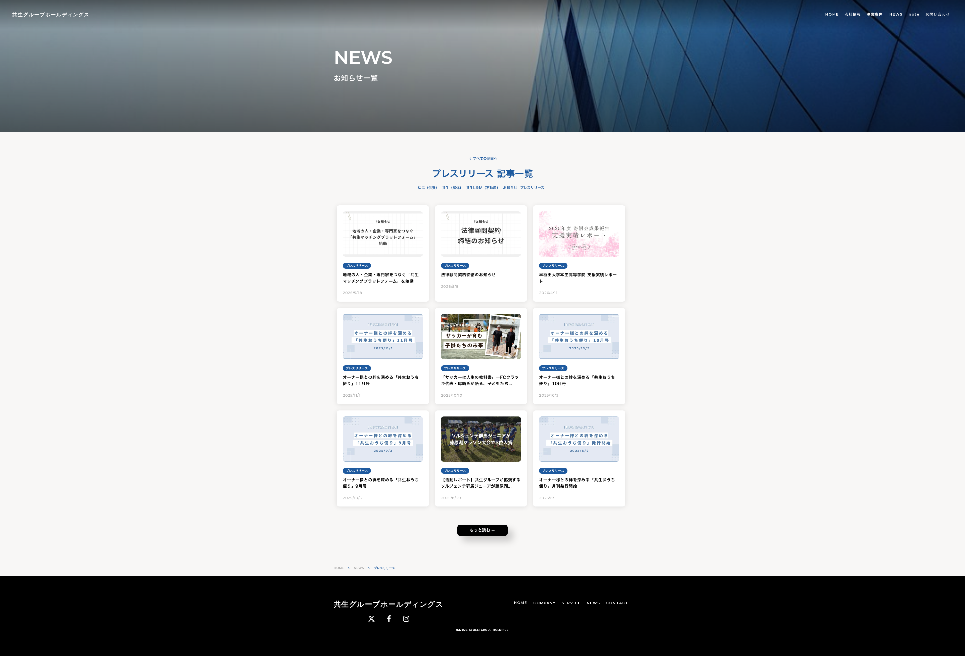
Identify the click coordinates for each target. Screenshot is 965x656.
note (914, 14)
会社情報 (853, 14)
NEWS (896, 14)
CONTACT (617, 603)
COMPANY (544, 603)
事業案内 (875, 14)
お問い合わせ (938, 14)
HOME (832, 14)
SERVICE (571, 603)
